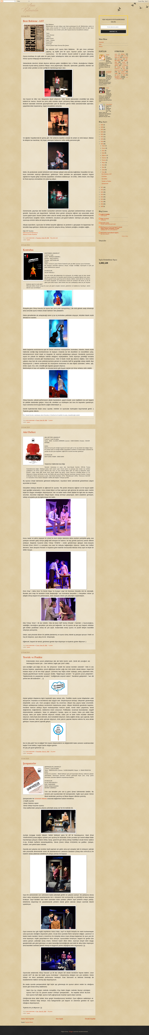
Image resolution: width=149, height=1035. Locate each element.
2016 (102, 189)
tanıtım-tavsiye (124, 73)
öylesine (125, 70)
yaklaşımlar (119, 78)
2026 (102, 124)
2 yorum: (50, 420)
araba (124, 55)
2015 (102, 192)
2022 (102, 134)
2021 (102, 136)
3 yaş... (108, 87)
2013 (102, 197)
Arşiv (100, 44)
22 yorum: (53, 751)
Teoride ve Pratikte (32, 657)
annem (107, 54)
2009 (102, 206)
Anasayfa (101, 42)
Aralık (103, 145)
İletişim (101, 46)
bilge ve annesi (105, 218)
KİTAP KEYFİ (104, 215)
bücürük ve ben (105, 223)
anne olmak (118, 55)
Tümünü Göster (125, 236)
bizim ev (117, 57)
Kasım (104, 148)
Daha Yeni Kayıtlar (27, 1019)
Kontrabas (28, 249)
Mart (103, 167)
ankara (123, 54)
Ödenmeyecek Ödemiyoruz (30, 232)
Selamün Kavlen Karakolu (30, 234)
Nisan (103, 165)
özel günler (29, 753)
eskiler (123, 62)
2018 (102, 143)
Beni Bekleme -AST (33, 21)
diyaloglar (119, 59)
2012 (102, 199)
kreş (124, 68)
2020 (102, 139)
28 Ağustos (103, 220)
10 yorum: (50, 1011)
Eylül (103, 153)
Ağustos (104, 155)
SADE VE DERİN (105, 214)
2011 (102, 201)
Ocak (103, 172)
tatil (124, 75)
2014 (102, 194)
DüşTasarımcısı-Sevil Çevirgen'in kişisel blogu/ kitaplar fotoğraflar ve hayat (111, 227)
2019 (102, 141)
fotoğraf (124, 63)
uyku (127, 77)
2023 (102, 132)
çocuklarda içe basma (108, 72)
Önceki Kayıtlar (90, 1019)
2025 (102, 127)
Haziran (104, 160)
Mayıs (103, 162)
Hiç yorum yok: (54, 238)
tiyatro (28, 239)
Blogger (71, 1031)
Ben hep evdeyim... (105, 234)
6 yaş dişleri (109, 104)
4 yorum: (51, 645)
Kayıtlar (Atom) (29, 1022)
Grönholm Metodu (40, 798)
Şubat (103, 169)
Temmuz (104, 157)
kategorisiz (117, 68)
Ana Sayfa (59, 1019)
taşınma (118, 75)
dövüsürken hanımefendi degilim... (110, 232)
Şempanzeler (29, 763)
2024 (102, 129)
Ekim (103, 150)
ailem (116, 54)
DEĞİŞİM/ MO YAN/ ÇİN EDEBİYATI (109, 229)
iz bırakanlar (125, 65)
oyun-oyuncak (118, 70)
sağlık (116, 73)
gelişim (116, 65)
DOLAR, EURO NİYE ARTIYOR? (108, 224)
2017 (102, 187)
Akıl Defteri (29, 432)
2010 (102, 204)
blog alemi (125, 57)
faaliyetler (117, 63)
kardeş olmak (121, 67)
